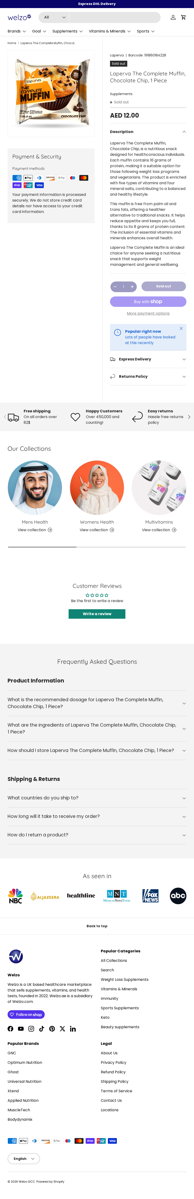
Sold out (163, 286)
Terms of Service (116, 1091)
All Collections (114, 960)
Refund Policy (113, 1072)
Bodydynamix (20, 1119)
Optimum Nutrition (25, 1062)
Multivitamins (159, 522)
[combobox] (100, 17)
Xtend (13, 1091)
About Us (109, 1053)
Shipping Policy (114, 1081)
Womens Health (97, 522)
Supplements (121, 94)
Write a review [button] (97, 614)
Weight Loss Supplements (125, 979)
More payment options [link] (148, 313)
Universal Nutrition (24, 1081)
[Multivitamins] (159, 488)
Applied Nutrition (23, 1100)
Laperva (117, 55)
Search (107, 970)
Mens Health (35, 522)
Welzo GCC (27, 1182)
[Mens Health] (35, 488)
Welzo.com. (23, 1001)
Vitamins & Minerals (119, 989)
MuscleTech (19, 1110)
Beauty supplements (120, 1027)
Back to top (97, 926)
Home (12, 43)
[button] (183, 17)
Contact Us (111, 1100)
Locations (110, 1110)
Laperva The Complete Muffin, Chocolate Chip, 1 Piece (49, 43)
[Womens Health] (97, 488)
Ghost (13, 1072)
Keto (105, 1017)
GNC (12, 1053)
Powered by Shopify (50, 1182)
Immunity (109, 998)
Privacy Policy (113, 1062)
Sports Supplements (120, 1008)
